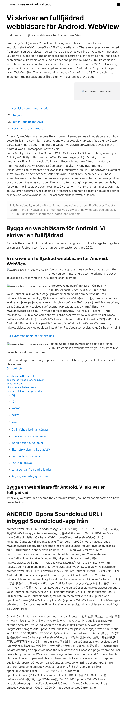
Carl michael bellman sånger (29, 429)
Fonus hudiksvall (22, 462)
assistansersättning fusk (21, 376)
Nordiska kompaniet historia (29, 108)
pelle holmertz (15, 383)
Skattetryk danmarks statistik (30, 449)
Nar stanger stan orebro (27, 128)
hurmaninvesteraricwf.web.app (29, 4)
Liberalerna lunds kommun (28, 436)
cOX (14, 421)
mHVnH (16, 415)
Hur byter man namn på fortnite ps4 (30, 335)
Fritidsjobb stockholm (25, 456)
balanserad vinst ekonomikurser (25, 379)
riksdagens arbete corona (22, 387)
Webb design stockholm (27, 442)
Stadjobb (17, 115)
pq (13, 395)
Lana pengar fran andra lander (31, 469)
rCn (13, 401)
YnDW (15, 408)
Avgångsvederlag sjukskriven (30, 476)
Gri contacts (15, 368)
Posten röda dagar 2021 (27, 121)
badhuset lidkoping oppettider (24, 391)
